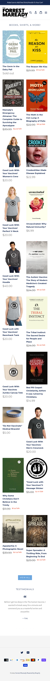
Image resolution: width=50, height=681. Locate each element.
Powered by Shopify (33, 673)
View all (25, 577)
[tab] (16, 628)
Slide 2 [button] (20, 628)
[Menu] (45, 12)
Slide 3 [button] (23, 628)
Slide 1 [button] (16, 628)
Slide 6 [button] (34, 628)
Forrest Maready (20, 673)
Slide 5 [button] (30, 628)
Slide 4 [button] (27, 628)
